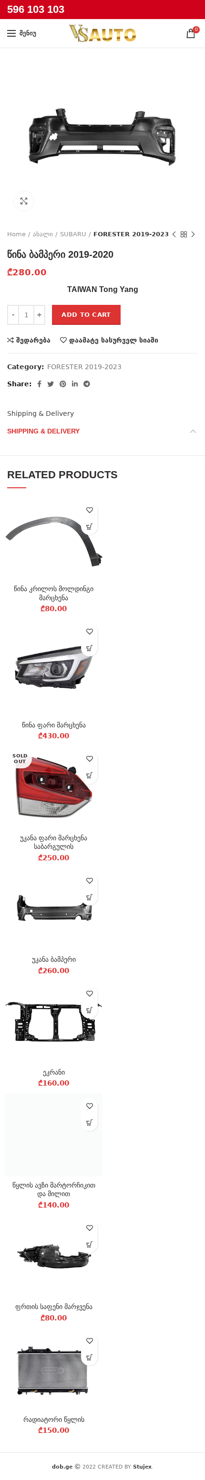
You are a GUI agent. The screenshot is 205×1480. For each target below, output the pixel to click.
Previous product (174, 234)
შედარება (33, 340)
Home (16, 234)
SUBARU (73, 234)
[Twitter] (50, 384)
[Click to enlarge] (23, 201)
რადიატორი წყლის (53, 1419)
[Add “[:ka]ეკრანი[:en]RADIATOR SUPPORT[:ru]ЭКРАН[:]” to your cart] (89, 1010)
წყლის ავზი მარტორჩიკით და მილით (53, 1189)
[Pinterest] (63, 384)
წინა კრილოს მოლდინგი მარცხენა (53, 593)
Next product (193, 234)
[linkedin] (75, 384)
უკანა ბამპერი (54, 959)
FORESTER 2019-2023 (131, 234)
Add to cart (86, 314)
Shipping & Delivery (40, 413)
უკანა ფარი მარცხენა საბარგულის (53, 842)
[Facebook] (39, 384)
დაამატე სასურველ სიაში (113, 340)
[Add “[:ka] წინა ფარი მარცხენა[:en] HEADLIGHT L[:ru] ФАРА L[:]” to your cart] (89, 648)
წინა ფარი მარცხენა (54, 725)
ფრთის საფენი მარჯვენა (53, 1306)
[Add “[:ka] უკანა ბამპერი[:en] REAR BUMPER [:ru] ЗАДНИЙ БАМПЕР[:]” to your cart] (89, 897)
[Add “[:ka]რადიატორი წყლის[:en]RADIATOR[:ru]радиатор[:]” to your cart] (89, 1357)
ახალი (43, 234)
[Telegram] (87, 384)
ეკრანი (54, 1072)
